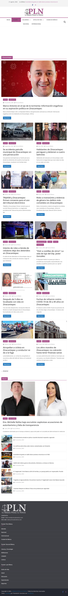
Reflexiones (4, 552)
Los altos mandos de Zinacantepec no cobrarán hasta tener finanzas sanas (49, 350)
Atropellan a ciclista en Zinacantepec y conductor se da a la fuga (16, 350)
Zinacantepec (12, 99)
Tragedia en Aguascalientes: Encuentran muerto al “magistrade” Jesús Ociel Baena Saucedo (38, 480)
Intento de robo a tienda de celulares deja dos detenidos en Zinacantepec (16, 250)
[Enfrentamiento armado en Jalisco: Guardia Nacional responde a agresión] (6, 438)
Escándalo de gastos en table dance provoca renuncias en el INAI (31, 454)
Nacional (26, 24)
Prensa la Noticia (19, 102)
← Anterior (4, 371)
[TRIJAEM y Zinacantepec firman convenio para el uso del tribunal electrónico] (17, 180)
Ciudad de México (51, 20)
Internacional (36, 24)
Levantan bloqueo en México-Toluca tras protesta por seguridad (31, 488)
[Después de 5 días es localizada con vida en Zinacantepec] (17, 281)
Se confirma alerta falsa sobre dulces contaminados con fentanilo (31, 446)
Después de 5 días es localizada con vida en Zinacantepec (13, 302)
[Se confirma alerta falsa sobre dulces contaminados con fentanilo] (6, 447)
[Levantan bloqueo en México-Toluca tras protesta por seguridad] (6, 489)
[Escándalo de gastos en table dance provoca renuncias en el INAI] (6, 455)
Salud (2, 573)
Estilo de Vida (37, 20)
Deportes (4, 583)
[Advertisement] (34, 38)
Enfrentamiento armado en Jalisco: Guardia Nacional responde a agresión (33, 437)
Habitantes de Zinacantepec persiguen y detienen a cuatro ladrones (50, 152)
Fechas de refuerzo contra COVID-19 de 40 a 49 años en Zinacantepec (50, 302)
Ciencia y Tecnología (7, 549)
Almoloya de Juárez (41, 241)
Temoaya (56, 241)
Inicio (8, 20)
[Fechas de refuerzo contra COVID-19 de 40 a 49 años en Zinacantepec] (51, 281)
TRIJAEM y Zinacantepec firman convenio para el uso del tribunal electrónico (16, 200)
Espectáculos (5, 580)
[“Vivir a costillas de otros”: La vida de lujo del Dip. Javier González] (51, 230)
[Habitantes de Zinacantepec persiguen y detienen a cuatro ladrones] (51, 131)
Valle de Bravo (12, 418)
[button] (19, 20)
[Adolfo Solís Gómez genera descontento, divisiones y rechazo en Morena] (6, 464)
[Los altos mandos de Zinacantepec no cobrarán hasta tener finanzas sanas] (51, 330)
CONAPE (3, 556)
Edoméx (15, 20)
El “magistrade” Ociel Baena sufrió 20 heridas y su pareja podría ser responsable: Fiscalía (38, 471)
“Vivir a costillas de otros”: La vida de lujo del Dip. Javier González (50, 253)
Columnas (25, 20)
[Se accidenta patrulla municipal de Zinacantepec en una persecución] (17, 131)
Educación (4, 576)
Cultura (3, 559)
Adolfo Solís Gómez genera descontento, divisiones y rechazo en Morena (33, 463)
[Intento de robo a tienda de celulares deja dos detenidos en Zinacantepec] (17, 230)
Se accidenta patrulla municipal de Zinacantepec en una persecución (17, 152)
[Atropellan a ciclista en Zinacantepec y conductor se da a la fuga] (17, 330)
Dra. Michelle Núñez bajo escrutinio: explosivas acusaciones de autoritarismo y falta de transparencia (32, 423)
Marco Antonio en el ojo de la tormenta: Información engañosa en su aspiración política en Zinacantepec (33, 107)
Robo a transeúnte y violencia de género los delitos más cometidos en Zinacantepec (50, 200)
